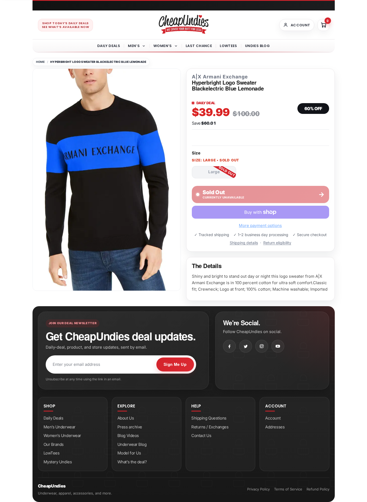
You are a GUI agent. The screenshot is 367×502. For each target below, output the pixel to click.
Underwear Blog (132, 444)
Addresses (275, 426)
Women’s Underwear (62, 435)
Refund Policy (318, 489)
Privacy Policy (258, 489)
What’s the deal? (132, 461)
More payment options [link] (260, 225)
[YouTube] (277, 346)
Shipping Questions (208, 418)
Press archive (129, 426)
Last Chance (199, 45)
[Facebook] (229, 346)
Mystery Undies (58, 461)
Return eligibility (277, 242)
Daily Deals (108, 45)
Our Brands (54, 444)
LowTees (228, 45)
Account (272, 418)
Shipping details (244, 242)
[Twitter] (245, 346)
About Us (125, 418)
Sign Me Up (175, 364)
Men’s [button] (134, 45)
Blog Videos (128, 435)
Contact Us (201, 435)
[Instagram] (261, 346)
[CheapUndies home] (183, 24)
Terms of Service (288, 489)
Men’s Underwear (59, 426)
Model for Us (129, 453)
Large (214, 171)
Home (40, 62)
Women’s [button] (162, 45)
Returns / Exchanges (209, 426)
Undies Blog (257, 45)
